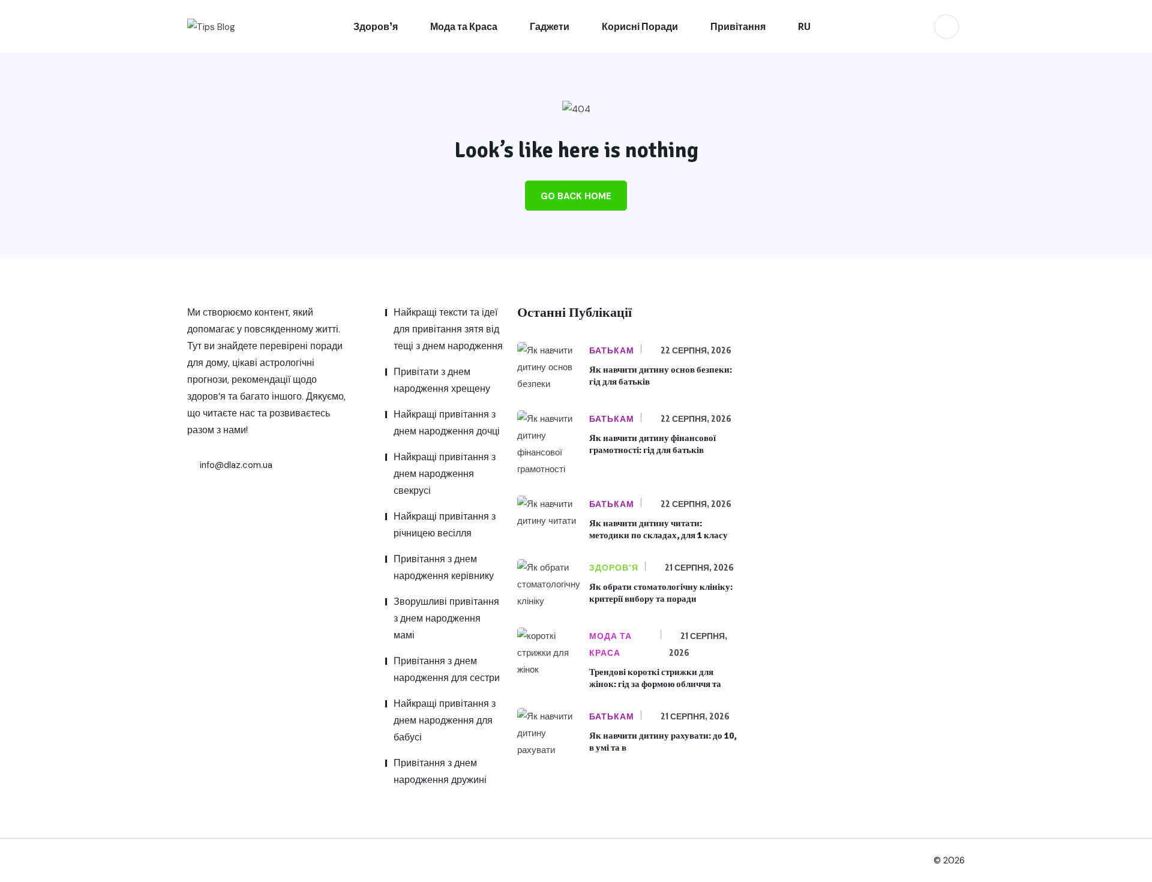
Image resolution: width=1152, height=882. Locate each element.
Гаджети (549, 26)
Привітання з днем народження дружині (440, 771)
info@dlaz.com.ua (234, 465)
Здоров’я (375, 26)
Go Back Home (576, 196)
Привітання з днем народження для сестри (447, 669)
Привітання (738, 26)
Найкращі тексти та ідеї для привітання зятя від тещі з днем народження (448, 329)
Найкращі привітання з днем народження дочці (447, 422)
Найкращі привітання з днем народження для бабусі (445, 720)
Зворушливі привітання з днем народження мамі (446, 618)
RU (804, 26)
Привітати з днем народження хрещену (442, 380)
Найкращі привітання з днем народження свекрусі (445, 474)
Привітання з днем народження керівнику (444, 567)
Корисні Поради (640, 26)
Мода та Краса (463, 26)
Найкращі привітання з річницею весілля (445, 524)
